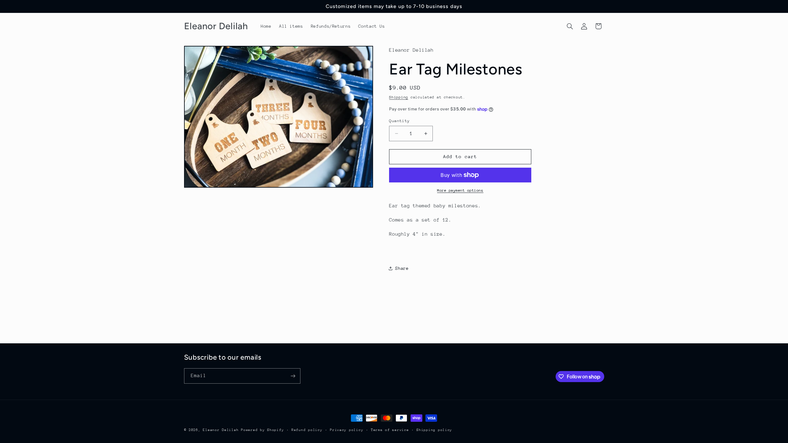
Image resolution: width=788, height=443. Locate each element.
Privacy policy (346, 430)
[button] (570, 26)
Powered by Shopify (262, 430)
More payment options (460, 190)
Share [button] (401, 268)
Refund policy (307, 430)
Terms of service (390, 430)
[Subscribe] (293, 375)
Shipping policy (434, 430)
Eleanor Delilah (221, 430)
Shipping (398, 97)
